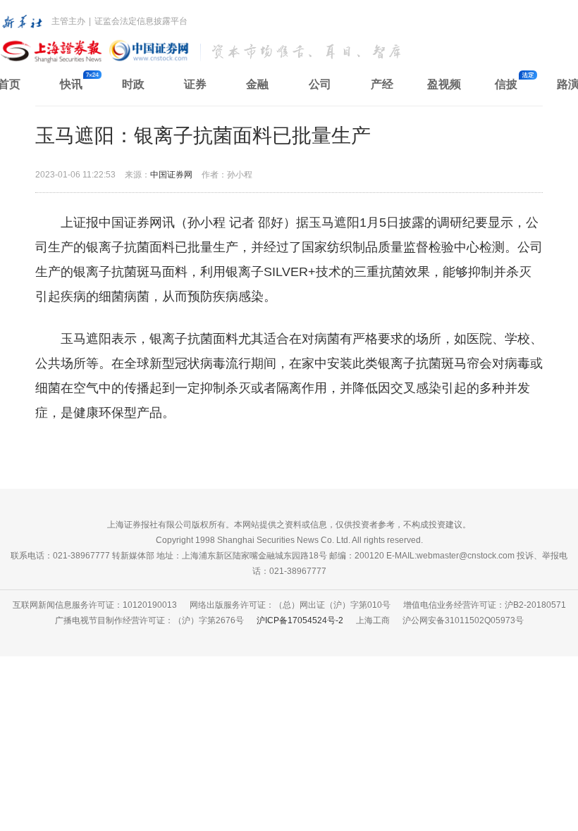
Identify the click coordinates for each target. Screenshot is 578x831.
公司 (320, 84)
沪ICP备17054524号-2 (300, 620)
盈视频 (444, 84)
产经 (382, 84)
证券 (195, 84)
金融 (257, 84)
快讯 (71, 84)
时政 (133, 84)
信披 (506, 84)
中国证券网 (171, 175)
